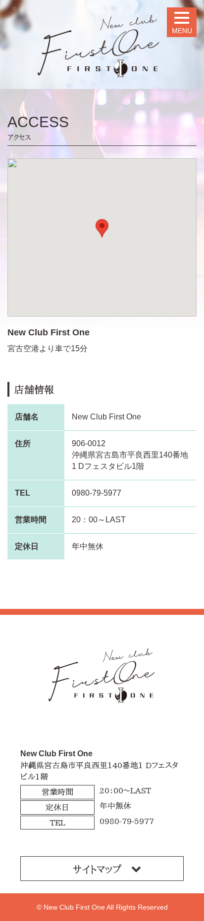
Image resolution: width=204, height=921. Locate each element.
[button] (102, 228)
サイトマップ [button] (97, 869)
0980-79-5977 (96, 493)
